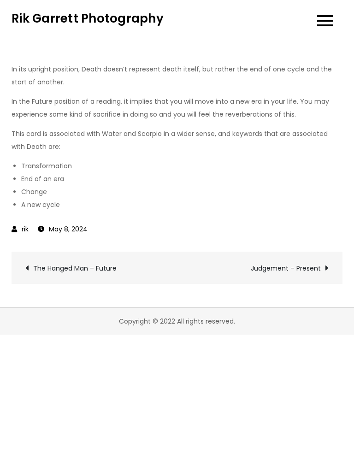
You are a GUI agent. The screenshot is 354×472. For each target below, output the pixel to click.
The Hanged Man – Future (75, 268)
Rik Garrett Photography (88, 18)
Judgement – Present (286, 268)
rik (25, 229)
